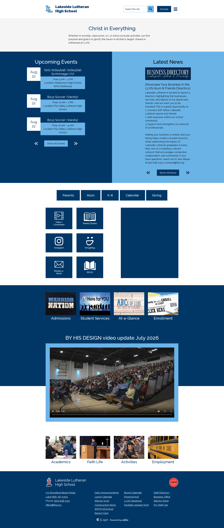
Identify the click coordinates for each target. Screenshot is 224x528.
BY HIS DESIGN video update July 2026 (112, 338)
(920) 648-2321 (62, 500)
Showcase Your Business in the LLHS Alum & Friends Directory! (167, 86)
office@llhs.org (53, 505)
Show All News (168, 172)
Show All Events (56, 143)
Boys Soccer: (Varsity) (62, 97)
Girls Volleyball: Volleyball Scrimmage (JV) (62, 72)
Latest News (168, 62)
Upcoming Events (56, 62)
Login (102, 520)
